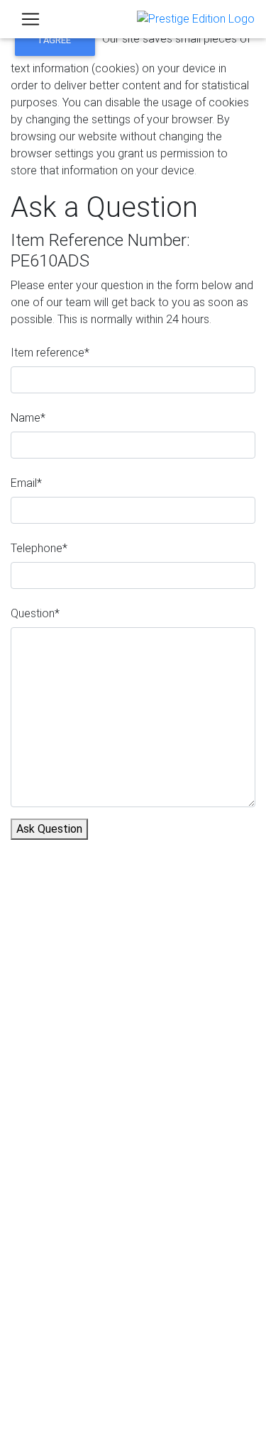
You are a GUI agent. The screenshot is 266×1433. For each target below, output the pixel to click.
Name (28, 418)
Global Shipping (77, 1184)
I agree (55, 40)
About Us (61, 867)
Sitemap (70, 1407)
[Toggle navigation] (30, 19)
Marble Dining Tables (89, 982)
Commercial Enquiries (92, 1150)
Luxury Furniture (77, 1067)
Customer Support (84, 884)
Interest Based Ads (97, 1373)
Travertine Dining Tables (97, 1016)
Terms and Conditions (103, 1390)
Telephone (39, 548)
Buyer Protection (81, 1116)
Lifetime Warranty (82, 1133)
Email (26, 483)
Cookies (70, 1356)
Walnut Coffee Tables (92, 1050)
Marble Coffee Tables (92, 965)
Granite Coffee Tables (93, 931)
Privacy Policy (85, 1339)
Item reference (50, 352)
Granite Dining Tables (90, 948)
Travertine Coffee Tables (99, 999)
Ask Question (49, 829)
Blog (50, 1231)
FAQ (49, 1167)
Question (35, 613)
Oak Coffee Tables (85, 1033)
